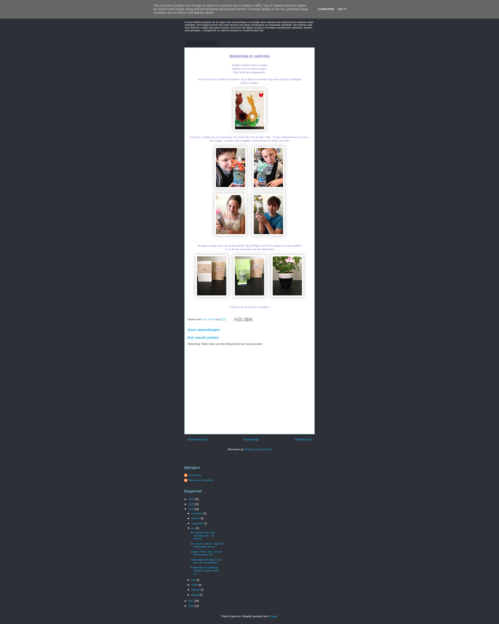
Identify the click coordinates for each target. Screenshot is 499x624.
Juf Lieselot (194, 475)
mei (193, 580)
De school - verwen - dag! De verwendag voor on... (206, 545)
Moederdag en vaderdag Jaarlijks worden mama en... (204, 570)
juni (193, 528)
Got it (342, 9)
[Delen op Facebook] (247, 319)
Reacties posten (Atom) (258, 449)
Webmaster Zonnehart (200, 480)
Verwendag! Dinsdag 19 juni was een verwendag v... (206, 561)
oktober (196, 518)
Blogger (273, 616)
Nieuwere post (198, 439)
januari (195, 594)
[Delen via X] (243, 319)
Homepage (251, 439)
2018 (191, 509)
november (197, 513)
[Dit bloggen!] (240, 319)
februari (196, 589)
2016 (191, 605)
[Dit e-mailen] (236, 319)
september (197, 523)
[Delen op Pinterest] (251, 319)
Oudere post (303, 439)
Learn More (326, 9)
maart (195, 584)
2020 (191, 499)
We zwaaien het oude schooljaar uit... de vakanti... (202, 535)
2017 (191, 600)
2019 (191, 504)
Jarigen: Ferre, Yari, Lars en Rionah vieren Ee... (206, 553)
